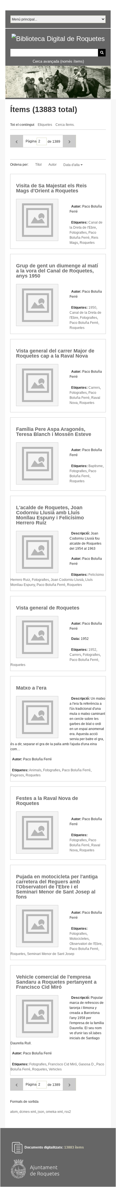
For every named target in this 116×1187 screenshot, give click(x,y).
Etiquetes (45, 125)
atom (14, 1112)
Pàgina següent (69, 141)
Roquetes (87, 243)
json (41, 1112)
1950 (92, 308)
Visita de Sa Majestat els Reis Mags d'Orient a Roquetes (51, 188)
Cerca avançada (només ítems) (58, 61)
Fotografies (78, 233)
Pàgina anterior (16, 141)
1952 (92, 650)
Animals (35, 770)
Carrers (94, 388)
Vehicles (55, 1069)
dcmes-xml (27, 1112)
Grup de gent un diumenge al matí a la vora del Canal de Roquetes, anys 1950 (57, 271)
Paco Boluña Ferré (84, 323)
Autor (52, 165)
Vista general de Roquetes (47, 608)
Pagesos (17, 775)
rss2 (67, 1112)
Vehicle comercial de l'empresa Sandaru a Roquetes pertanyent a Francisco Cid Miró (56, 982)
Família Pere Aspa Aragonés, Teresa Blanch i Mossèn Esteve (53, 431)
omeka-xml (54, 1112)
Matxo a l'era (31, 688)
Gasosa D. (87, 1064)
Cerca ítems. (65, 125)
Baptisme (95, 466)
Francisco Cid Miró (62, 1064)
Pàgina (31, 141)
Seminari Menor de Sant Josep (50, 954)
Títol (38, 165)
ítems (74, 1147)
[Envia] (102, 52)
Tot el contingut (22, 125)
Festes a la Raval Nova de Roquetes (47, 800)
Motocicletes (79, 939)
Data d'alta (72, 165)
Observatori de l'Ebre (86, 944)
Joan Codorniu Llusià (67, 580)
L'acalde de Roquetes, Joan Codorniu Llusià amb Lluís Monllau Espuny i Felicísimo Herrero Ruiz (50, 515)
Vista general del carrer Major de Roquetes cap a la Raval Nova (55, 353)
